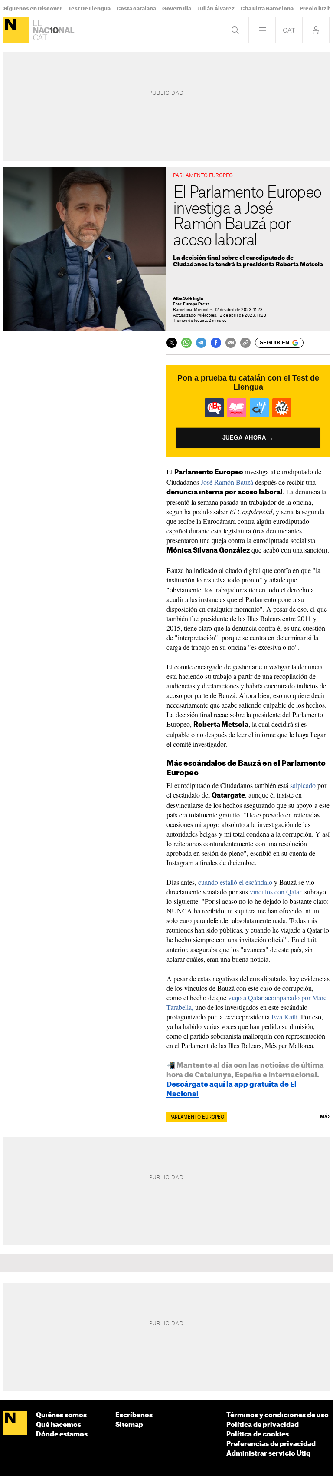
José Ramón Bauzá (227, 481)
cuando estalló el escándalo (235, 882)
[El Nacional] (16, 30)
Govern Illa (176, 8)
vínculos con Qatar (275, 891)
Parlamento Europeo (196, 1117)
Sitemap (129, 1425)
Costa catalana (136, 8)
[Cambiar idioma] (289, 30)
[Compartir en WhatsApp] (186, 343)
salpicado (303, 785)
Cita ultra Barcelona (267, 8)
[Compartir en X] (171, 343)
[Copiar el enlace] (245, 343)
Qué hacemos (58, 1425)
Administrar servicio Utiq (268, 1453)
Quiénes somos (61, 1415)
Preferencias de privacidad (271, 1444)
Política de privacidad (262, 1425)
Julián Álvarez (216, 8)
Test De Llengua (89, 8)
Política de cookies (257, 1434)
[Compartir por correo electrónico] (230, 343)
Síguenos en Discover (32, 8)
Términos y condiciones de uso (277, 1415)
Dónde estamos (62, 1434)
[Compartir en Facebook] (216, 343)
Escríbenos (134, 1415)
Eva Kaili (284, 1016)
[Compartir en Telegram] (201, 343)
